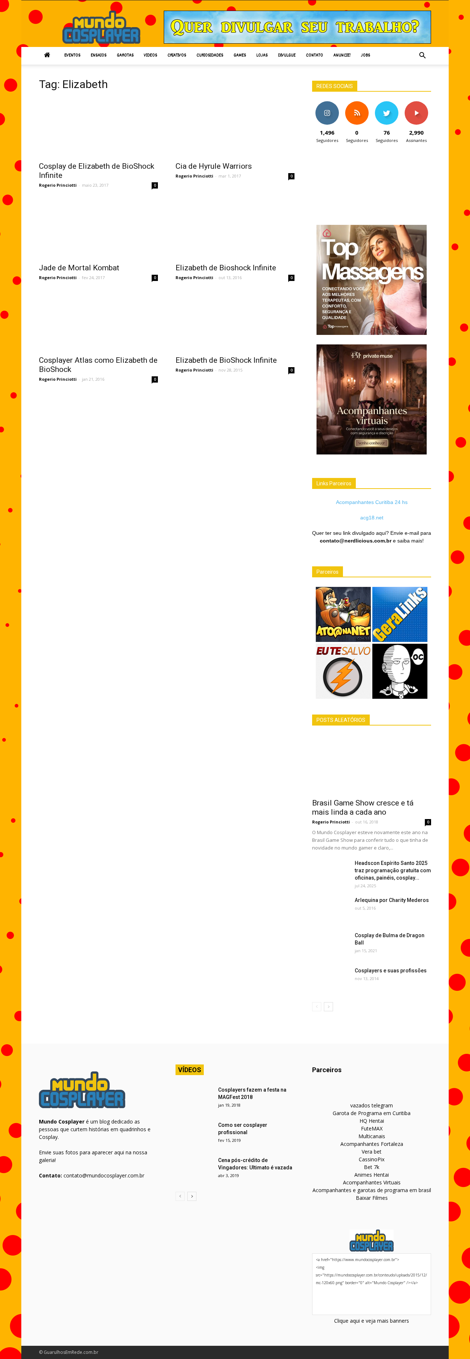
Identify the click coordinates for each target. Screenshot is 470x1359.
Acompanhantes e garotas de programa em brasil (371, 1190)
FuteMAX (372, 1128)
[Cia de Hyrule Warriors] (235, 127)
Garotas (125, 55)
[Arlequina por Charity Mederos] (330, 909)
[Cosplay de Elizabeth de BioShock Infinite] (98, 127)
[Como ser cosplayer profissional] (194, 1134)
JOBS (365, 55)
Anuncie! (342, 55)
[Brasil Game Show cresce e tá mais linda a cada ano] (371, 764)
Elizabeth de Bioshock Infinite (226, 267)
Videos (150, 55)
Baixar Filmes (372, 1197)
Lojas (262, 55)
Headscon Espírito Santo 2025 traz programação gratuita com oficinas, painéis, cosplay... (393, 870)
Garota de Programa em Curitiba (372, 1113)
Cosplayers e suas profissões (391, 970)
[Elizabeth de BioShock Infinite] (235, 321)
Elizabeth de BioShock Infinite (226, 360)
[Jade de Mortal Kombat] (98, 229)
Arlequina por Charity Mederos (392, 900)
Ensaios (98, 55)
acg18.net (371, 517)
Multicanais (371, 1136)
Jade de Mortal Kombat (79, 267)
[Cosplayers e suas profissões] (330, 980)
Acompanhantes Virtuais (372, 1182)
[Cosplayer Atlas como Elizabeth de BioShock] (98, 321)
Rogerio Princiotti (58, 185)
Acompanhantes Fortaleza (371, 1143)
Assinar (416, 104)
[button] (422, 56)
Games (240, 55)
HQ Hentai (371, 1120)
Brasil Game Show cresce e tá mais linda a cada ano (362, 808)
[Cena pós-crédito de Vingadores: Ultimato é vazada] (194, 1169)
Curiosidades (209, 55)
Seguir (327, 104)
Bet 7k (371, 1166)
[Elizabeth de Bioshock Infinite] (235, 229)
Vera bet (372, 1151)
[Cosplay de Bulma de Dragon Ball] (330, 944)
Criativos (176, 55)
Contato (314, 55)
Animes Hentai (371, 1174)
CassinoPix (371, 1159)
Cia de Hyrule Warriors (214, 166)
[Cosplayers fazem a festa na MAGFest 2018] (194, 1099)
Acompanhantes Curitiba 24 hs (372, 502)
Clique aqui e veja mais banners (371, 1320)
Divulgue (287, 55)
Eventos (72, 55)
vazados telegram (371, 1105)
